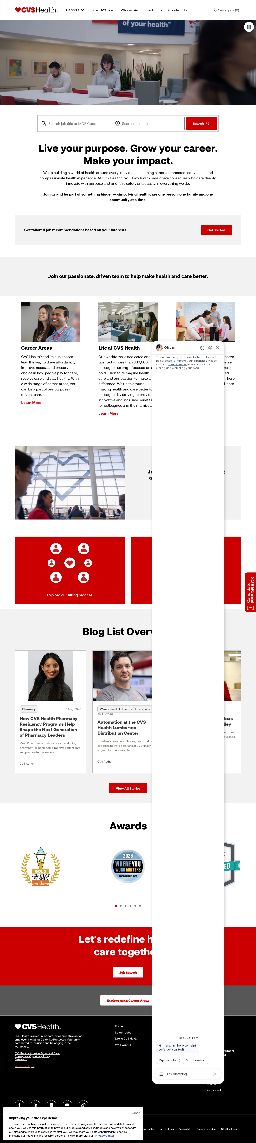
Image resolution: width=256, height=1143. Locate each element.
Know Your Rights (24, 1066)
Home (119, 1026)
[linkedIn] (35, 1105)
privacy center (177, 364)
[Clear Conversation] (202, 347)
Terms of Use (166, 1128)
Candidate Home (178, 10)
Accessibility (186, 1128)
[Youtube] (67, 1105)
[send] (214, 1074)
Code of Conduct (206, 1128)
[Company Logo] (36, 9)
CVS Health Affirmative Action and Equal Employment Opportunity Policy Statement (37, 1056)
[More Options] (161, 1074)
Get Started (216, 230)
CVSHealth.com (230, 1128)
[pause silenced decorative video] (249, 27)
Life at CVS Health (103, 10)
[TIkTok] (83, 1105)
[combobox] (75, 123)
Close (136, 1113)
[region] (188, 710)
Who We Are (130, 10)
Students (210, 1084)
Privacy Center (146, 1128)
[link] (50, 712)
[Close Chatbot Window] (217, 347)
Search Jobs (153, 10)
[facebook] (19, 1105)
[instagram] (51, 1105)
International (213, 1090)
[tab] (116, 906)
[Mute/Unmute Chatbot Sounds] (210, 347)
